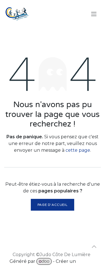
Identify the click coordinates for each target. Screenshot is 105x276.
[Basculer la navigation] (93, 14)
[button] (94, 246)
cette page (78, 150)
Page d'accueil (52, 205)
